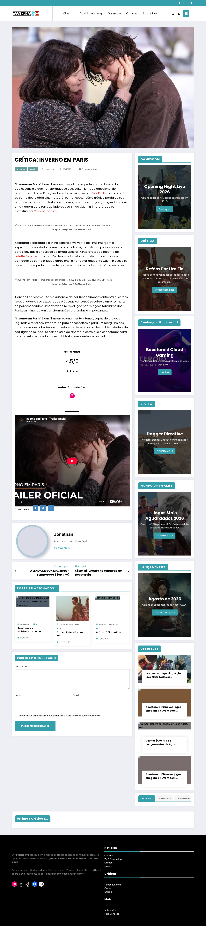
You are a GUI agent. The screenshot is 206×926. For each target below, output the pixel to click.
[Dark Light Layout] (179, 13)
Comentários (22, 666)
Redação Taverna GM (69, 624)
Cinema (68, 13)
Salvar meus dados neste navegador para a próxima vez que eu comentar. (60, 715)
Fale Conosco (111, 913)
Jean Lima (24, 624)
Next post (80, 566)
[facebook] (35, 508)
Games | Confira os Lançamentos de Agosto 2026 (162, 742)
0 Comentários (89, 169)
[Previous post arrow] (16, 571)
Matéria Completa (165, 612)
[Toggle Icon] (186, 13)
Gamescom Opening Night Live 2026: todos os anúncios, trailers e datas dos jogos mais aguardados (164, 675)
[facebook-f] (179, 3)
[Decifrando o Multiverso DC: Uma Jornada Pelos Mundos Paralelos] (32, 601)
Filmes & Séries (112, 884)
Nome (18, 695)
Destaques (165, 209)
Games (113, 13)
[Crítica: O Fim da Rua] (107, 598)
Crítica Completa (164, 289)
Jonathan (50, 169)
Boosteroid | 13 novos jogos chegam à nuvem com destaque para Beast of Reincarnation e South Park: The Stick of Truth (164, 709)
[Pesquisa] (173, 13)
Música (108, 866)
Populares (164, 798)
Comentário (183, 798)
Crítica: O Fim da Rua (108, 632)
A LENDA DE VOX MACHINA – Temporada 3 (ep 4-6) (49, 573)
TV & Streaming (91, 13)
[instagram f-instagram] (187, 3)
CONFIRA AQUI (165, 451)
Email (76, 695)
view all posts (62, 548)
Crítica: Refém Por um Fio (70, 634)
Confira (165, 372)
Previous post (61, 566)
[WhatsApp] (51, 508)
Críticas (131, 13)
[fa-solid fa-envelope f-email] (191, 3)
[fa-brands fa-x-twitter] (183, 3)
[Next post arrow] (129, 571)
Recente (146, 798)
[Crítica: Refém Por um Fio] (72, 608)
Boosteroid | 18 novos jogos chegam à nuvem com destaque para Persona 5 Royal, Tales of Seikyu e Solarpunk (163, 776)
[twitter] (43, 508)
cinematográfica (57, 198)
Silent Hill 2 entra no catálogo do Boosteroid (98, 573)
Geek (32, 169)
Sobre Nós (150, 13)
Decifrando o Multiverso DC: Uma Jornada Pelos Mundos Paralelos (31, 629)
